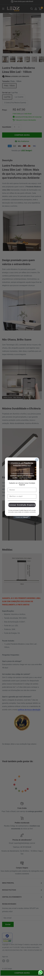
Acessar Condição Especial (22, 505)
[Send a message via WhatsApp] (40, 972)
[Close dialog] (36, 460)
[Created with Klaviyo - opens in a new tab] (22, 517)
